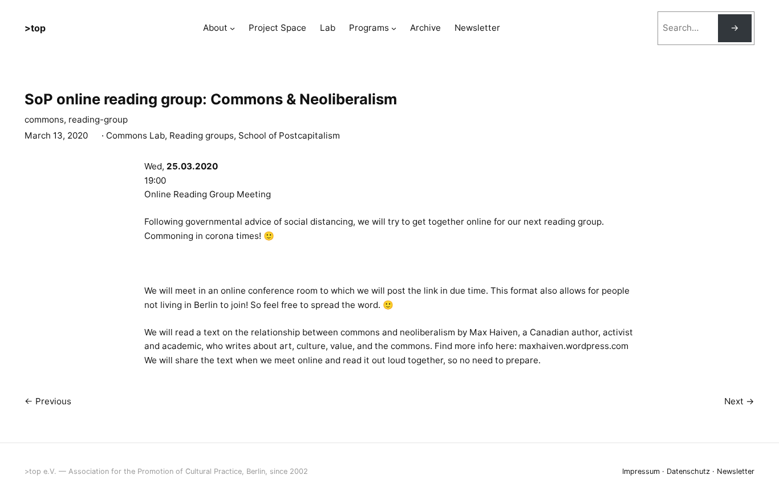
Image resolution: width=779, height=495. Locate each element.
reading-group (98, 119)
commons (44, 119)
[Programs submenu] (393, 28)
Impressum (641, 471)
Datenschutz (688, 471)
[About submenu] (232, 28)
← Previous (48, 401)
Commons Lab (135, 135)
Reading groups (201, 135)
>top (35, 28)
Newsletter (735, 471)
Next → (739, 401)
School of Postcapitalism (289, 135)
